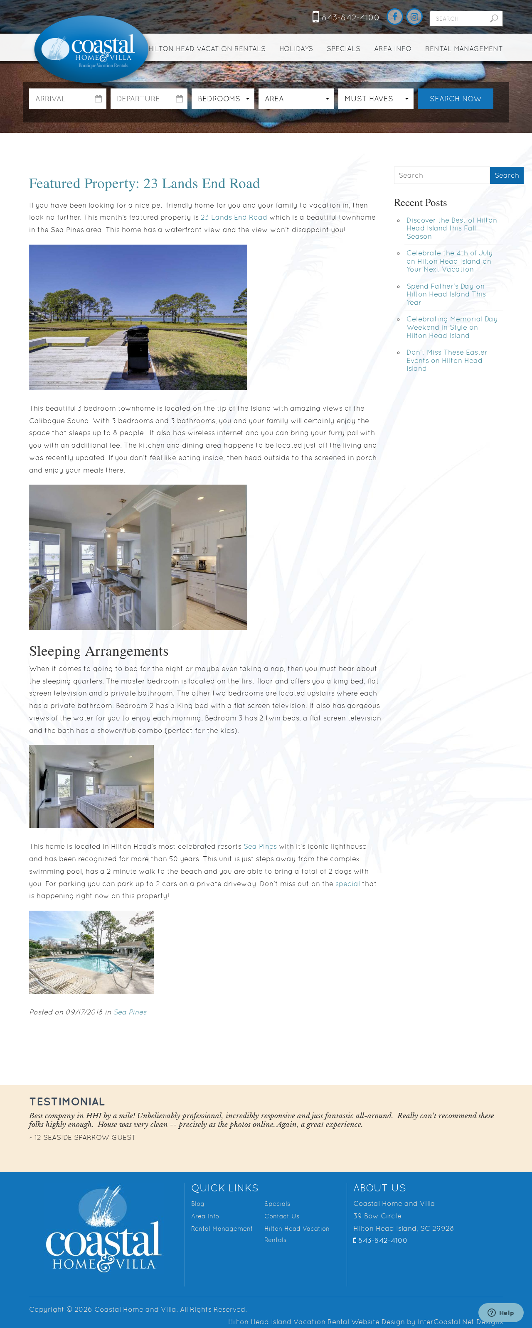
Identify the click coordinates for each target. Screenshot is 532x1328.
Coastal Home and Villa (92, 50)
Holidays (296, 48)
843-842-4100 (349, 17)
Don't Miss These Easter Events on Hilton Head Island (447, 360)
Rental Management (464, 48)
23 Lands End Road (234, 217)
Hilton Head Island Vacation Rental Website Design (316, 1322)
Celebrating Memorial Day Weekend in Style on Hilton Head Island (452, 327)
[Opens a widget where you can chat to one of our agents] (501, 1313)
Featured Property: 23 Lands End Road (144, 182)
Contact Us (281, 1216)
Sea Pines (260, 846)
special (347, 884)
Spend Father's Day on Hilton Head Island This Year (446, 294)
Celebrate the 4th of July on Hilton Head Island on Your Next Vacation (449, 261)
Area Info (392, 48)
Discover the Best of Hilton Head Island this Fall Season (451, 228)
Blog (197, 1203)
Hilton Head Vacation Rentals (207, 48)
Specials (343, 48)
